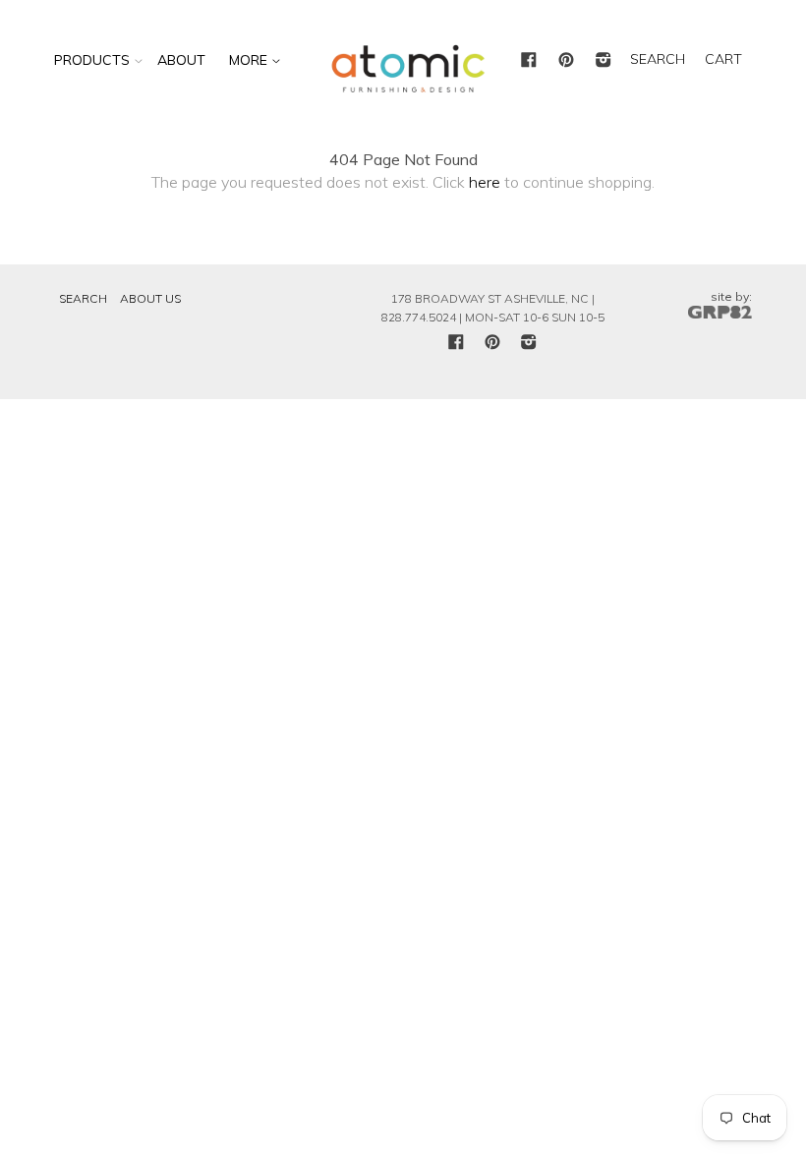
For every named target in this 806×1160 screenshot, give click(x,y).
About (181, 60)
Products (92, 60)
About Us (150, 298)
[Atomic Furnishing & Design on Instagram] (603, 61)
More (250, 60)
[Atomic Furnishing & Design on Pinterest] (566, 61)
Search (83, 298)
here (484, 182)
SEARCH (657, 59)
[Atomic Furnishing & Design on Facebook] (529, 61)
